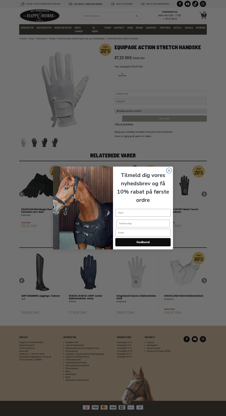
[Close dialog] (169, 170)
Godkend (143, 242)
